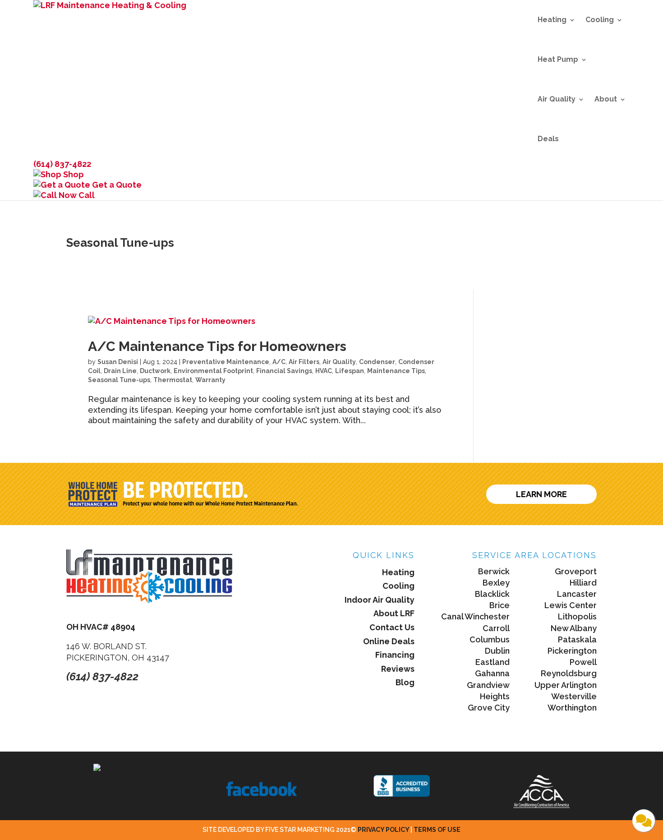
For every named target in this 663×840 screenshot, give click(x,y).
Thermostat (172, 379)
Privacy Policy (384, 829)
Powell (583, 662)
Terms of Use (437, 829)
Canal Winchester (475, 616)
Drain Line (120, 370)
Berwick (494, 571)
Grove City (489, 707)
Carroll (496, 628)
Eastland (492, 662)
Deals (548, 138)
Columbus (490, 639)
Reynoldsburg (569, 673)
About (605, 99)
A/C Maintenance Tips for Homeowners (217, 346)
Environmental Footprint (213, 370)
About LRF (393, 613)
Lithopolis (577, 616)
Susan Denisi (117, 361)
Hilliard (583, 582)
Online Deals (388, 641)
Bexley (496, 582)
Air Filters (304, 361)
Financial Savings (284, 370)
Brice (499, 605)
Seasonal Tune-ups (119, 379)
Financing (394, 655)
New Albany (574, 628)
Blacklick (492, 594)
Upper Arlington (565, 685)
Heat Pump (558, 59)
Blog (405, 682)
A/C (278, 361)
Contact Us (391, 627)
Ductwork (155, 370)
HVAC (323, 370)
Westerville (574, 696)
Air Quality (557, 99)
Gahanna (492, 673)
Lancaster (577, 594)
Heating (552, 19)
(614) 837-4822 (62, 164)
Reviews (397, 669)
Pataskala (577, 639)
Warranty (210, 379)
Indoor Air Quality (379, 600)
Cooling (599, 19)
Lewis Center (570, 605)
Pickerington (572, 650)
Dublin (497, 650)
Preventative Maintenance (225, 361)
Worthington (572, 707)
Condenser (377, 361)
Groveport (576, 571)
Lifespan (349, 370)
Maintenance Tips (396, 370)
